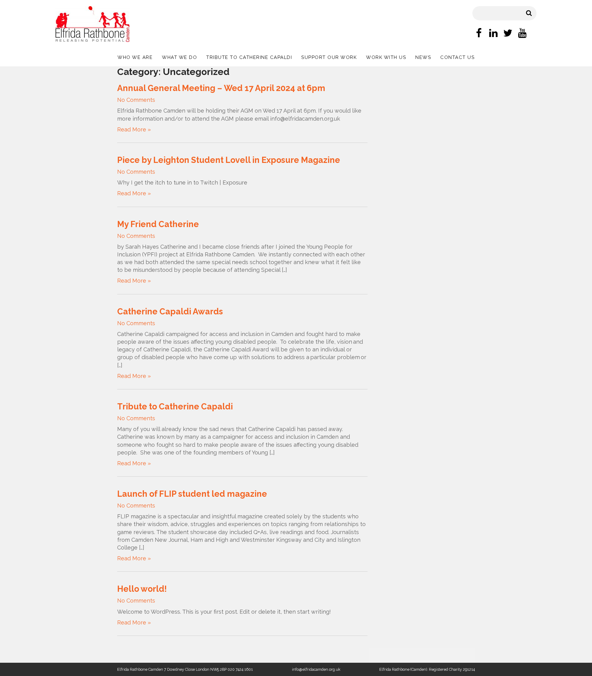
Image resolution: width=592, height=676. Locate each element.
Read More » (134, 129)
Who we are (135, 57)
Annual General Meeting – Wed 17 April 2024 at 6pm (221, 88)
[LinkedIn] (493, 34)
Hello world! (142, 589)
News (423, 57)
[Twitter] (507, 34)
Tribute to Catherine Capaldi (249, 57)
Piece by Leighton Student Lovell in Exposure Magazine (228, 160)
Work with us (386, 57)
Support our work (329, 57)
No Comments (136, 100)
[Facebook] (478, 34)
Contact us (457, 57)
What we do (179, 57)
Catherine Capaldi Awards (170, 311)
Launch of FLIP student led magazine (192, 494)
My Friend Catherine (158, 224)
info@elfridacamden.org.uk (316, 669)
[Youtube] (522, 34)
